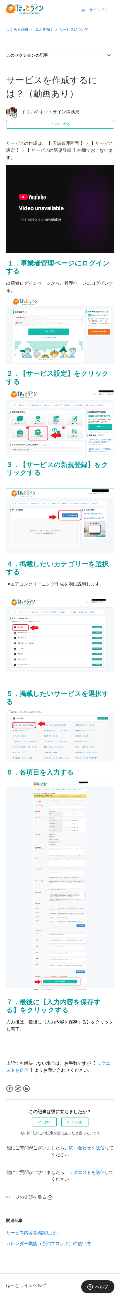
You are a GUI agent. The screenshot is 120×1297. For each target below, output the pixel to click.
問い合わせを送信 (87, 1147)
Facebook (9, 1088)
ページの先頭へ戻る (26, 1197)
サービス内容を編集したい (33, 1232)
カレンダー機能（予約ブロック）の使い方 (48, 1243)
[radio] (44, 1122)
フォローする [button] (60, 124)
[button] (83, 10)
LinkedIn (26, 1088)
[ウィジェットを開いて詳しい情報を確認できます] (97, 1287)
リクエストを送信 (87, 1172)
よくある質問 (17, 29)
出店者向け (44, 29)
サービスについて (73, 29)
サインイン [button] (99, 9)
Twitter (18, 1088)
